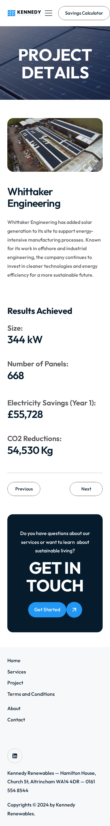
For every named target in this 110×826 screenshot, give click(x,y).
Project (15, 683)
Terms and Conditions (31, 694)
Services (16, 672)
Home (13, 660)
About (13, 708)
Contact (16, 719)
